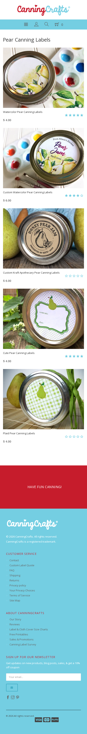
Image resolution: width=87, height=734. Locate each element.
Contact (14, 560)
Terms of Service (20, 595)
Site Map (15, 600)
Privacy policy (18, 585)
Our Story (15, 619)
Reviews (15, 624)
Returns (14, 580)
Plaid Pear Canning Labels (19, 433)
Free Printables (19, 634)
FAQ (12, 570)
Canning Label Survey (23, 644)
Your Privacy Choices (22, 590)
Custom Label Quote (22, 565)
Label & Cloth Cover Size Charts (29, 629)
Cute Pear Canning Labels (19, 353)
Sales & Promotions (22, 639)
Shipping (15, 575)
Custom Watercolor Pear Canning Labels (27, 192)
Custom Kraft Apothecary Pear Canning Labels (31, 272)
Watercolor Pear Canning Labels (22, 112)
